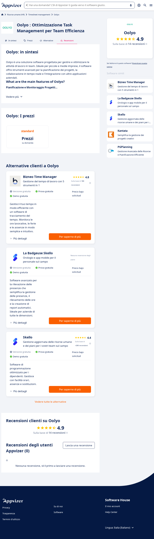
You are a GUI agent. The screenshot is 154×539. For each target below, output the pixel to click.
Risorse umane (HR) (16, 14)
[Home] (2, 15)
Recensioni (69, 40)
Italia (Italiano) (122, 527)
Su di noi (58, 506)
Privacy (6, 507)
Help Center (111, 511)
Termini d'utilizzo (11, 519)
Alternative (48, 40)
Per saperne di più (70, 236)
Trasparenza (8, 513)
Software (58, 512)
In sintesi (12, 40)
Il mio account (112, 506)
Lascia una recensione (78, 445)
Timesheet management (39, 14)
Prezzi (29, 40)
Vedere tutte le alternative (50, 401)
